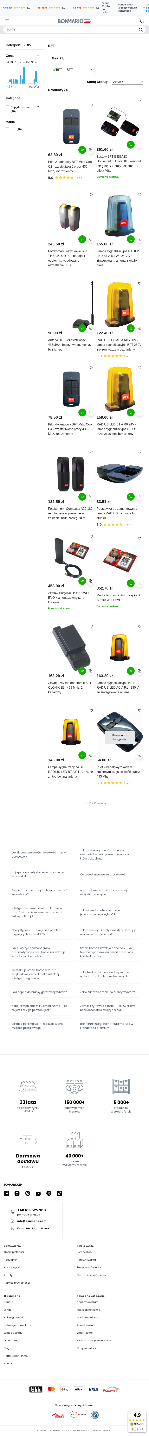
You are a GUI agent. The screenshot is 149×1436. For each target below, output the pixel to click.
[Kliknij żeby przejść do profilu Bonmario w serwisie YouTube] (38, 1193)
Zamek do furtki (86, 1325)
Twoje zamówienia (89, 1267)
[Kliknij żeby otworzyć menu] (7, 21)
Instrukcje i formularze (18, 1325)
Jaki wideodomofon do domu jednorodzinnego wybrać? (100, 912)
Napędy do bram (87, 1302)
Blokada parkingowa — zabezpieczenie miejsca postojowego (37, 1026)
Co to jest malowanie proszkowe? (103, 874)
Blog (7, 1348)
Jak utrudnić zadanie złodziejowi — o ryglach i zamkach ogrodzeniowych (104, 974)
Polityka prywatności (17, 1283)
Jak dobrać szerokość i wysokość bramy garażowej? (39, 855)
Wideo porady (13, 1333)
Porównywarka (86, 1260)
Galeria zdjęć (12, 1340)
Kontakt (8, 1363)
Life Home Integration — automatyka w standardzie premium (106, 1026)
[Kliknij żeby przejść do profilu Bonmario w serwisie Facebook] (6, 1193)
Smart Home (85, 1333)
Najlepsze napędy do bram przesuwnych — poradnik (39, 874)
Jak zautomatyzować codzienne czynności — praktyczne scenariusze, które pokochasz (105, 854)
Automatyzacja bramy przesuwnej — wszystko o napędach (105, 892)
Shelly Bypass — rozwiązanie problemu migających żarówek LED (37, 932)
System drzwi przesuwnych (94, 1340)
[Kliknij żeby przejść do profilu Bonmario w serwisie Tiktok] (59, 1193)
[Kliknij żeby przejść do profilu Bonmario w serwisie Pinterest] (27, 1193)
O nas (7, 1310)
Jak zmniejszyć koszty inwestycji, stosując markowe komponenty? (108, 932)
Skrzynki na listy (86, 1348)
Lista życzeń (84, 1252)
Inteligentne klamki (88, 1317)
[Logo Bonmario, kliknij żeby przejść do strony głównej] (74, 21)
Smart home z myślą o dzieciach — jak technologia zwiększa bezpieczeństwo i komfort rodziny (106, 952)
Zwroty (8, 1275)
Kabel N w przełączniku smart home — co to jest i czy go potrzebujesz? (40, 1008)
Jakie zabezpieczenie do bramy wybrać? (107, 992)
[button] (95, 83)
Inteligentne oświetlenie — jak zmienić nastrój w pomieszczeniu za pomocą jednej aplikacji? (37, 912)
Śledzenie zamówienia (91, 1275)
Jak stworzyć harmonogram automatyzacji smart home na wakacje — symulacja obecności (40, 952)
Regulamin (10, 1260)
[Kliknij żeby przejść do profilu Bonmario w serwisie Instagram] (17, 1193)
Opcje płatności (14, 1252)
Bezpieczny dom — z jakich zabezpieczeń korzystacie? (39, 892)
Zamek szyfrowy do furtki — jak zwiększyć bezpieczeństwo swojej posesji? (108, 1008)
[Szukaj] (140, 29)
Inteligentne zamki (88, 1310)
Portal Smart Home (16, 1356)
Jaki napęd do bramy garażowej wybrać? (39, 992)
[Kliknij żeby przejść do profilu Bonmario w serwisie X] (48, 1193)
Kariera (8, 1302)
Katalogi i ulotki (13, 1317)
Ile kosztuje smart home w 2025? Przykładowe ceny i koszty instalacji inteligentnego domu (35, 974)
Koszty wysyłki (12, 1267)
